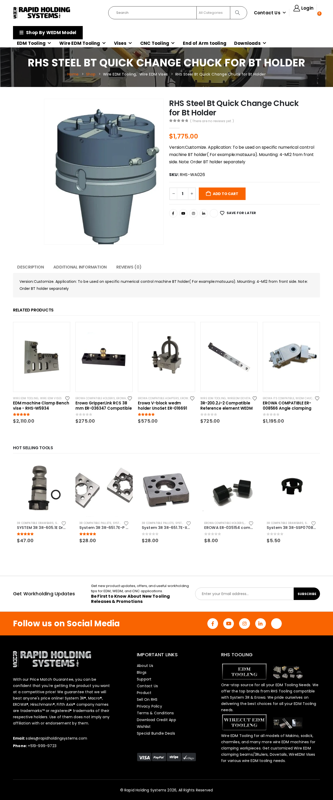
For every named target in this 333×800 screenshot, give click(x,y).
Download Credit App (156, 719)
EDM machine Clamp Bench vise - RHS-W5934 (41, 406)
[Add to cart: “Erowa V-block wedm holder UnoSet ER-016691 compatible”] (186, 330)
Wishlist (144, 726)
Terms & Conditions (155, 713)
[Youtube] (183, 213)
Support (144, 679)
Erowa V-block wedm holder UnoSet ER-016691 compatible (162, 406)
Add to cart (225, 193)
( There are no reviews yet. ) (212, 121)
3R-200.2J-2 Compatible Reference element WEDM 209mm (226, 406)
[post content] (41, 356)
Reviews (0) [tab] (128, 267)
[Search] (238, 13)
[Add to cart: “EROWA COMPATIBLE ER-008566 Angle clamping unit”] (311, 330)
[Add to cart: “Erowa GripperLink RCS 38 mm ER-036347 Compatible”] (124, 330)
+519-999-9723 (42, 745)
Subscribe (307, 594)
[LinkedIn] (204, 213)
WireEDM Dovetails (241, 398)
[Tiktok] (214, 213)
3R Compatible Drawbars (35, 523)
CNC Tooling (154, 43)
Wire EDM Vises (51, 398)
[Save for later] (67, 398)
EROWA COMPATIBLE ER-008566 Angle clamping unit (287, 406)
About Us (145, 665)
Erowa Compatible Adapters (158, 398)
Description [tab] (30, 267)
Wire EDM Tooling (79, 43)
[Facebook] (173, 213)
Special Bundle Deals (156, 733)
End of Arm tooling (204, 43)
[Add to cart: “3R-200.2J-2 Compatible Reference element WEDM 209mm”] (248, 330)
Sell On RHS (147, 699)
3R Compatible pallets (95, 523)
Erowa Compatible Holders (95, 398)
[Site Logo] (42, 12)
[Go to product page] (41, 488)
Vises (120, 43)
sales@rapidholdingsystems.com (56, 738)
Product (144, 692)
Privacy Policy (149, 706)
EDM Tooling (31, 43)
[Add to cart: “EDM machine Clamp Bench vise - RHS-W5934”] (61, 330)
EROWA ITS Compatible (278, 398)
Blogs (141, 672)
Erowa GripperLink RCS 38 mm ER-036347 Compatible (103, 406)
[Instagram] (193, 213)
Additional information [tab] (80, 267)
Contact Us (267, 13)
